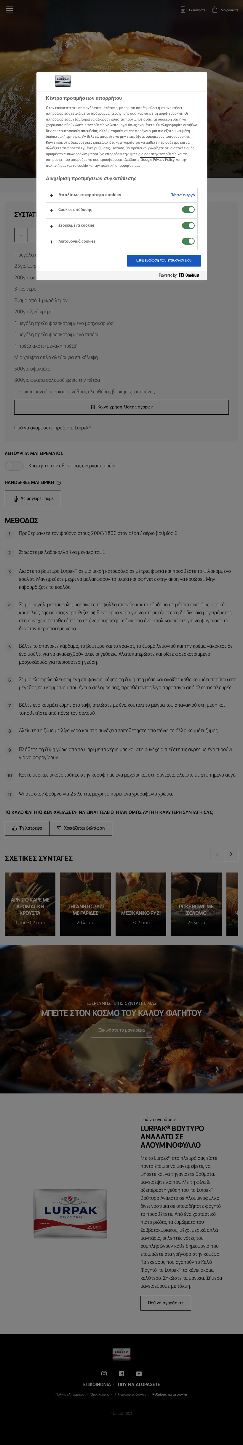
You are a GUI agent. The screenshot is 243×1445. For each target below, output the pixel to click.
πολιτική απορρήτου (117, 166)
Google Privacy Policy (157, 160)
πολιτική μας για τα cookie (67, 166)
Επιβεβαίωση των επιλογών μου (163, 260)
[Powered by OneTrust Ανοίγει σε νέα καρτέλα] (181, 275)
